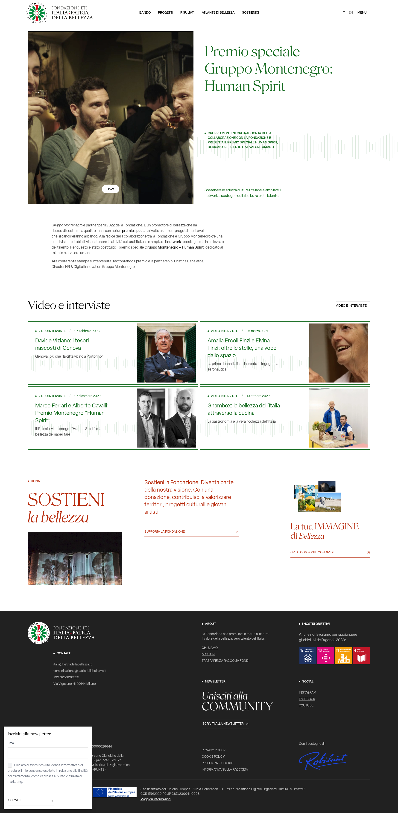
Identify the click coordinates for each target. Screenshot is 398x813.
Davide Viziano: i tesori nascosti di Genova (62, 344)
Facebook (307, 699)
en (351, 13)
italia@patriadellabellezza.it (72, 664)
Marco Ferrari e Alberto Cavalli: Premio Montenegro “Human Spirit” (72, 413)
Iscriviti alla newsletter (222, 724)
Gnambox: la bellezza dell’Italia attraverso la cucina (244, 409)
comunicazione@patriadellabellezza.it (79, 671)
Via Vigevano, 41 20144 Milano (74, 684)
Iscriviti (14, 800)
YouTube (306, 705)
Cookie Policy (213, 757)
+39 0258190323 (66, 677)
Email (11, 743)
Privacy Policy (214, 750)
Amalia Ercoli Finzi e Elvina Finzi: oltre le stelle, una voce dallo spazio (242, 348)
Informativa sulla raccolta (225, 769)
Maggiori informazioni (155, 799)
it (343, 13)
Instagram (307, 692)
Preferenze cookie (217, 763)
